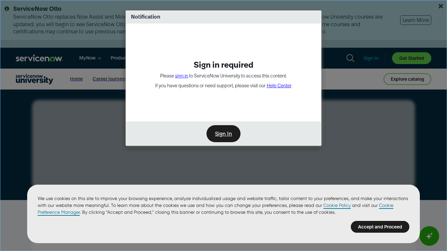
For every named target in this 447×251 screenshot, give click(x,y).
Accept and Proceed (380, 227)
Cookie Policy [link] (337, 205)
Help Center (279, 86)
